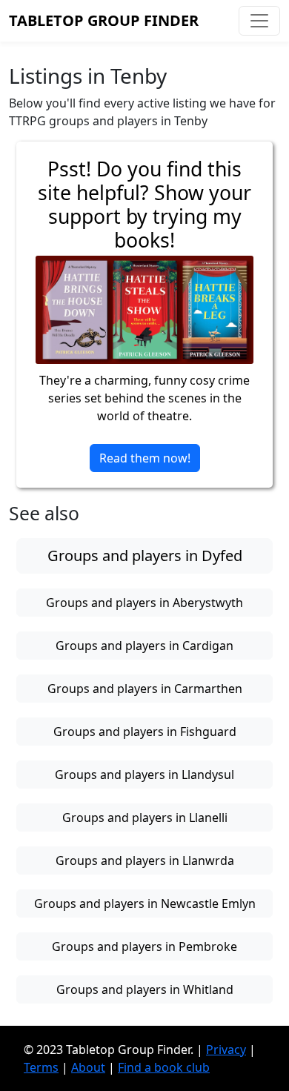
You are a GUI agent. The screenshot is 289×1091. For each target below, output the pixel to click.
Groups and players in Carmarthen (144, 688)
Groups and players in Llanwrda (145, 860)
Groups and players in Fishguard (144, 731)
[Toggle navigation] (259, 21)
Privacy (226, 1049)
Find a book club (164, 1067)
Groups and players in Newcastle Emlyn (145, 903)
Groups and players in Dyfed (144, 556)
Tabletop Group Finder (104, 20)
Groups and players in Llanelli (144, 817)
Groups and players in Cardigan (144, 645)
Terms (41, 1067)
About (88, 1067)
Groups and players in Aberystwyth (144, 602)
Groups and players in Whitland (144, 989)
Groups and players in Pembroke (144, 946)
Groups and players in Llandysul (144, 774)
